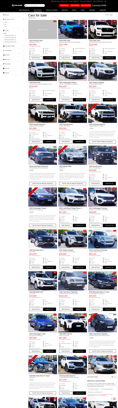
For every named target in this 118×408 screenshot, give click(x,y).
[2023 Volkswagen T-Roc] (42, 322)
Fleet (83, 10)
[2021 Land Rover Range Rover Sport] (72, 197)
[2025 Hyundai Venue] (42, 239)
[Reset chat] (112, 399)
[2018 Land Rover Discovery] (42, 155)
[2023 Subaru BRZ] (72, 155)
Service (65, 10)
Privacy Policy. (103, 395)
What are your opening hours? (95, 392)
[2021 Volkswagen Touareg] (102, 197)
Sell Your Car (85, 5)
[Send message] (114, 399)
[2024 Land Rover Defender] (102, 239)
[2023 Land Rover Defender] (72, 280)
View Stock (64, 5)
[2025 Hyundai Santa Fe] (42, 113)
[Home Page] (17, 5)
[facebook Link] (105, 1)
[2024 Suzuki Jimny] (102, 155)
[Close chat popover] (115, 377)
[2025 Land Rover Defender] (102, 322)
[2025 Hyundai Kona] (72, 113)
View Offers (75, 5)
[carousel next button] (85, 29)
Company (102, 10)
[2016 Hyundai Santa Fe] (72, 364)
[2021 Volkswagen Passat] (72, 71)
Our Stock (38, 10)
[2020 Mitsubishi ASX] (42, 280)
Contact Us (50, 58)
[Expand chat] (112, 377)
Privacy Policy (106, 394)
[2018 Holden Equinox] (102, 364)
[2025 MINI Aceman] (72, 322)
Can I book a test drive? (106, 389)
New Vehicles (24, 10)
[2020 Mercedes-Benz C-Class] (102, 280)
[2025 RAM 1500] (72, 29)
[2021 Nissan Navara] (72, 239)
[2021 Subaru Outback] (102, 71)
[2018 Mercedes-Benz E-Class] (42, 364)
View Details (36, 58)
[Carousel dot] (37, 246)
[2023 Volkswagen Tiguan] (42, 197)
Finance (92, 10)
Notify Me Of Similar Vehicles (102, 141)
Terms (102, 394)
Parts (74, 10)
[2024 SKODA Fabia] (42, 29)
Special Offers (52, 10)
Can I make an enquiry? (93, 389)
